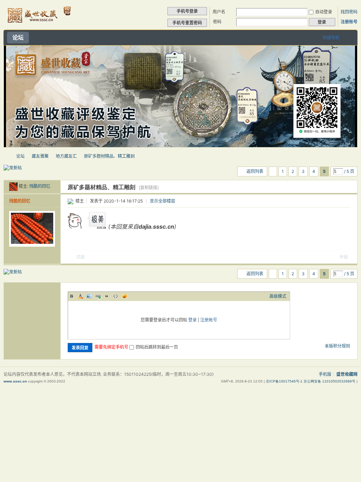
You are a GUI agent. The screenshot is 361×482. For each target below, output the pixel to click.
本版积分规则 (337, 346)
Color (80, 296)
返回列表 (254, 171)
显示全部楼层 (162, 201)
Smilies (124, 296)
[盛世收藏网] (39, 25)
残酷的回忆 (39, 186)
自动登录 (323, 11)
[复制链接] (149, 187)
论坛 (18, 37)
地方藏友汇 (66, 156)
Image (89, 296)
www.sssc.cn (15, 381)
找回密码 (349, 11)
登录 (192, 320)
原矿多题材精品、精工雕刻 (109, 156)
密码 (217, 21)
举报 (343, 257)
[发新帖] (13, 168)
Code (115, 296)
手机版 (325, 374)
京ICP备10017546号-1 (285, 381)
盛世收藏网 (6, 156)
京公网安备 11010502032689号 (330, 381)
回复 (81, 257)
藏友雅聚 (40, 156)
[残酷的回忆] (13, 186)
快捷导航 (331, 37)
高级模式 (277, 296)
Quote (106, 296)
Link (98, 296)
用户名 (219, 11)
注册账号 (349, 21)
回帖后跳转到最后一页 (157, 347)
